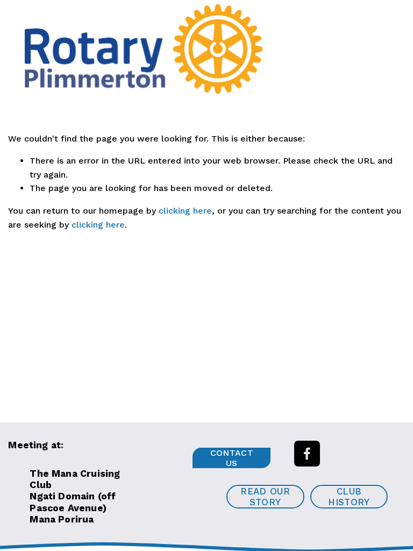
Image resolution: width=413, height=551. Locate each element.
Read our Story (265, 496)
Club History (348, 496)
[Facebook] (307, 454)
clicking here (185, 211)
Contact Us (231, 458)
